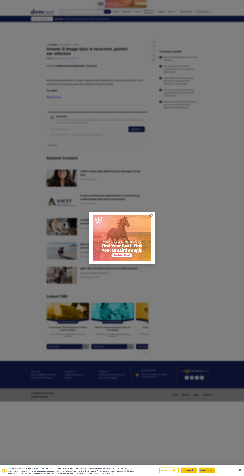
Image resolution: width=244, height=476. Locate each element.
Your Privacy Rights (169, 470)
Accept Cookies (206, 470)
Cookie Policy (110, 473)
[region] (122, 470)
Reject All (189, 470)
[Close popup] (151, 215)
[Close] (240, 470)
